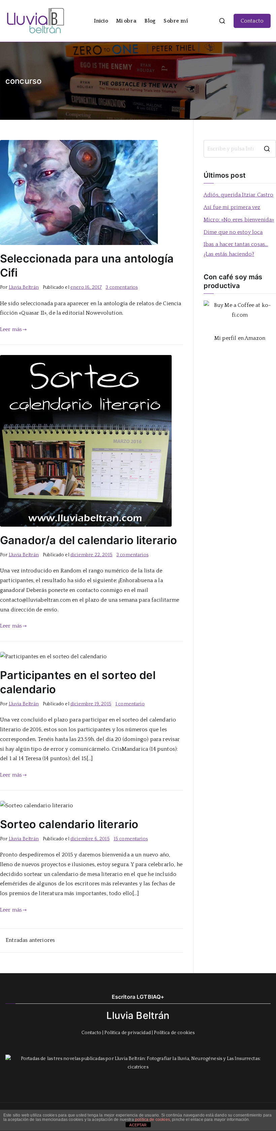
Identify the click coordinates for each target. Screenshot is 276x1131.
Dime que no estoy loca (233, 232)
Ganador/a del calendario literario (88, 540)
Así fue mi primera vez (232, 207)
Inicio (101, 21)
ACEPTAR (137, 1125)
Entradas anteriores (30, 940)
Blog (150, 21)
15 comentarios (131, 839)
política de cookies (152, 1119)
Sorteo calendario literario (69, 824)
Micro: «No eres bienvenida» (239, 220)
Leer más (11, 329)
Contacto (252, 21)
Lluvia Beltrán (24, 287)
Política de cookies (174, 1032)
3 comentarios (122, 287)
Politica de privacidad (127, 1032)
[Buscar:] (240, 148)
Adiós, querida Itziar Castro (238, 195)
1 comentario (130, 704)
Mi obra (126, 21)
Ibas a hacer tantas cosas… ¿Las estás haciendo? (236, 249)
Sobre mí (175, 21)
